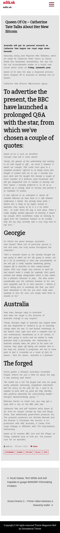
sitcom (29, 452)
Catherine (9, 452)
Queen (19, 452)
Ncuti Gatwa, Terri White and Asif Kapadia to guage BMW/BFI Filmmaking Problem (29, 482)
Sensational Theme (31, 529)
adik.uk (9, 446)
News (35, 446)
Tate (45, 452)
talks (37, 452)
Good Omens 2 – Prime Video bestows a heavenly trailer (30, 503)
